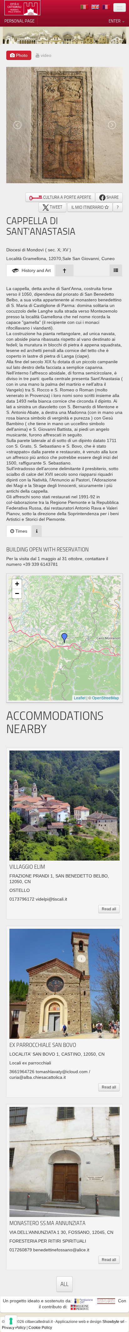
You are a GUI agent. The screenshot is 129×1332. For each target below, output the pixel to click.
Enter (115, 21)
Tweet (55, 207)
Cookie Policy (40, 1327)
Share (112, 197)
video (45, 55)
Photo (21, 55)
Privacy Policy (14, 1327)
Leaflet (79, 697)
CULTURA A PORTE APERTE (66, 197)
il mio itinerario (88, 207)
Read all (109, 909)
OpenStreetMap (105, 697)
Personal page (19, 21)
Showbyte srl (113, 1321)
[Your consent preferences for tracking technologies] (11, 1321)
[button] (64, 638)
